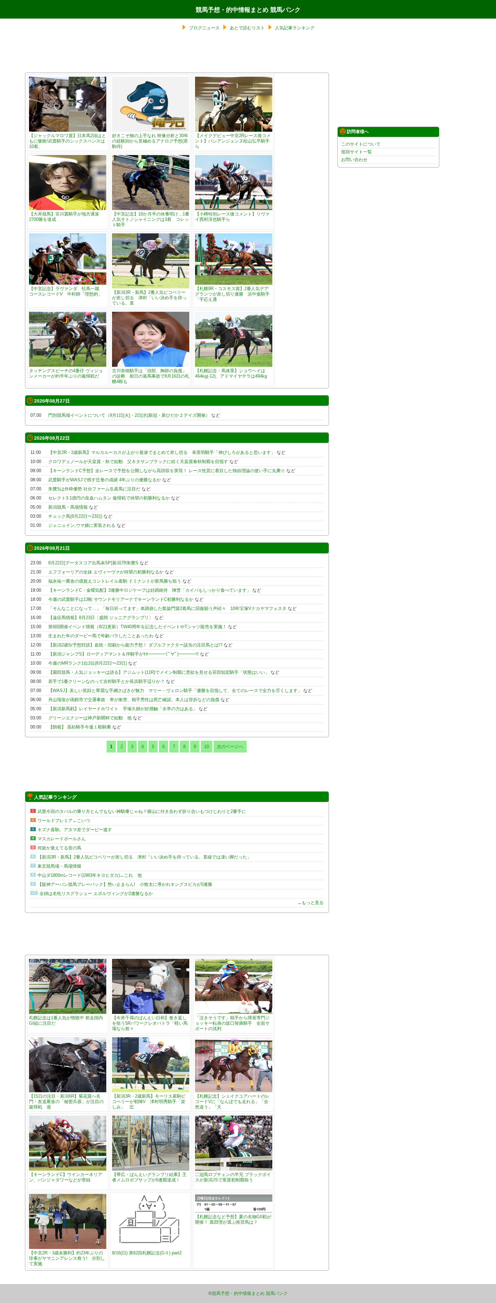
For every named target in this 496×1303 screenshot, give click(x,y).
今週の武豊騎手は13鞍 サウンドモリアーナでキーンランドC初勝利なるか (120, 599)
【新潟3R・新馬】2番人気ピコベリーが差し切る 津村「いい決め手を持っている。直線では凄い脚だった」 (144, 857)
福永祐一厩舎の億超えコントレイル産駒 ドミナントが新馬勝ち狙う (114, 581)
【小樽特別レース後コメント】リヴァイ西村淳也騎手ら (232, 216)
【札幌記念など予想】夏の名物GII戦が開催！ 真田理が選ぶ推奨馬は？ (233, 1219)
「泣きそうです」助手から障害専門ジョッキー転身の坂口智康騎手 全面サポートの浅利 (232, 1023)
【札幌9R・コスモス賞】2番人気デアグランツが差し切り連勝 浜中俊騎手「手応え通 (232, 294)
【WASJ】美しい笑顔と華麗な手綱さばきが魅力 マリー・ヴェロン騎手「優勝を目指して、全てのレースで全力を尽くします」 (175, 690)
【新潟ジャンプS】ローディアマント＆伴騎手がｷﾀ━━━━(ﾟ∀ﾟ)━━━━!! (123, 654)
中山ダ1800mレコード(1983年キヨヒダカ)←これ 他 (89, 875)
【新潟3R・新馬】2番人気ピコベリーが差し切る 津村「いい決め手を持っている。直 (149, 298)
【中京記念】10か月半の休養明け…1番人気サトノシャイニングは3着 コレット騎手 (150, 219)
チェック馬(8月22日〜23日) (75, 516)
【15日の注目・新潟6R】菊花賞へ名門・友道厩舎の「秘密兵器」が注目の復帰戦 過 (66, 1101)
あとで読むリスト (247, 27)
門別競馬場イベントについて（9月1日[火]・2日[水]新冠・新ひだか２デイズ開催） (129, 415)
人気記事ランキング (294, 27)
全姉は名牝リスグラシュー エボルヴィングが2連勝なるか (96, 893)
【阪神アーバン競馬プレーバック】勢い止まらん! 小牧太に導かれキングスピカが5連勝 (124, 884)
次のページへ (230, 746)
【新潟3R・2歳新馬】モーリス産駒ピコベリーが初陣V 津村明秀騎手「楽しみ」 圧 (149, 1101)
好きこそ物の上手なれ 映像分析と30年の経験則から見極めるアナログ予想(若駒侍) (150, 141)
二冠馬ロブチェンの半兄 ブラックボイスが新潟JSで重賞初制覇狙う (233, 1177)
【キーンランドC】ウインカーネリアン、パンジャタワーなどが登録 (65, 1177)
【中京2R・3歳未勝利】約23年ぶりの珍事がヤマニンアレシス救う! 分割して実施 (67, 1258)
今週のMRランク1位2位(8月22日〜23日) (87, 663)
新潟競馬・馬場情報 (68, 507)
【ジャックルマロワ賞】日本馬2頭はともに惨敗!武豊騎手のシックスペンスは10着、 (67, 141)
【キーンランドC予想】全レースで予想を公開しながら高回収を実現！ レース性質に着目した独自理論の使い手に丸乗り (166, 470)
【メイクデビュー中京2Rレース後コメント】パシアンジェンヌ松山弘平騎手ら (233, 141)
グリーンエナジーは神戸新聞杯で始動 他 (90, 717)
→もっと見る (310, 902)
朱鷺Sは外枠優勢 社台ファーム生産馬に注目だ (94, 488)
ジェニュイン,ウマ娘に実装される (81, 525)
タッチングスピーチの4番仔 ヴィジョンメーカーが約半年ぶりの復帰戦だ (66, 373)
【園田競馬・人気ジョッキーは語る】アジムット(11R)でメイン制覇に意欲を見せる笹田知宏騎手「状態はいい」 (158, 672)
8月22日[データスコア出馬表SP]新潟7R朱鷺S (93, 562)
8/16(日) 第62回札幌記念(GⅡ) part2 (147, 1252)
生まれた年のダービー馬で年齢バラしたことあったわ (101, 635)
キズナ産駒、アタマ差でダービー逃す (74, 829)
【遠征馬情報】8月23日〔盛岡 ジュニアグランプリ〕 (101, 617)
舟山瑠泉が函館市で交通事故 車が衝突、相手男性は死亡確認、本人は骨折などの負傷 (133, 699)
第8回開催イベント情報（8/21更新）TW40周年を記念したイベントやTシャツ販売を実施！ (137, 626)
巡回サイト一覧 (356, 151)
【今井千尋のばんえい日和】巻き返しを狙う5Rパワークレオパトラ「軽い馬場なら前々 (150, 1023)
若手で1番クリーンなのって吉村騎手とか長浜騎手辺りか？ (106, 681)
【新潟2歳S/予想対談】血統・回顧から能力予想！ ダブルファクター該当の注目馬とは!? (135, 644)
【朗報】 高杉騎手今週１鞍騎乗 (79, 727)
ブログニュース (204, 27)
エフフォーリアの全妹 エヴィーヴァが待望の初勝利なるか (106, 571)
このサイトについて (361, 144)
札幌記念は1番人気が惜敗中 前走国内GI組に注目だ (66, 1020)
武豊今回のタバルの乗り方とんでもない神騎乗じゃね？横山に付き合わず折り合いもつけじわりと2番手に (141, 811)
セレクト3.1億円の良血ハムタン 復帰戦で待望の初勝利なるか (109, 498)
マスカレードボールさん (61, 838)
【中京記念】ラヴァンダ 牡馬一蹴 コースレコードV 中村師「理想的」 (66, 291)
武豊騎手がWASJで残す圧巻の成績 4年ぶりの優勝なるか (104, 479)
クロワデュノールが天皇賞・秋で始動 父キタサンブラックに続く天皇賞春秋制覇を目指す (138, 461)
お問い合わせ (354, 159)
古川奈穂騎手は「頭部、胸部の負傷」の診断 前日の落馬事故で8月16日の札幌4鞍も (150, 376)
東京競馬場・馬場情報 (59, 866)
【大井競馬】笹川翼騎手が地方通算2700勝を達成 (64, 216)
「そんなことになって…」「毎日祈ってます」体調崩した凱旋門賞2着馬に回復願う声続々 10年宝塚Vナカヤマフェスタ (167, 608)
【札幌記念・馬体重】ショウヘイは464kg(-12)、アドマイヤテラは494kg (231, 373)
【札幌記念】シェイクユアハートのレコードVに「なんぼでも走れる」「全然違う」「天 (232, 1101)
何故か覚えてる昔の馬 (59, 847)
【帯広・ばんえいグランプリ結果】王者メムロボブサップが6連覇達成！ (149, 1177)
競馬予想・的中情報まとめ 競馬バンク (248, 9)
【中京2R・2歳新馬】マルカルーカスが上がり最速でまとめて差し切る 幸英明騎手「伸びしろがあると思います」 (161, 452)
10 (206, 746)
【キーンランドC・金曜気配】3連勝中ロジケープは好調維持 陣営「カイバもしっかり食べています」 (149, 590)
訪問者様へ (358, 131)
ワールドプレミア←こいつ (63, 820)
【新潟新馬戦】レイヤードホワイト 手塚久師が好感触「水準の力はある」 (122, 708)
